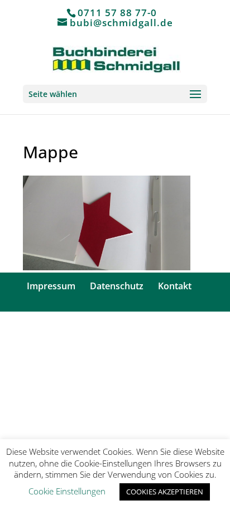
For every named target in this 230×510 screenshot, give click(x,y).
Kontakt (174, 286)
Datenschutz (116, 286)
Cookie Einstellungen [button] (67, 491)
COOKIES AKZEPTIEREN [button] (164, 492)
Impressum (51, 286)
